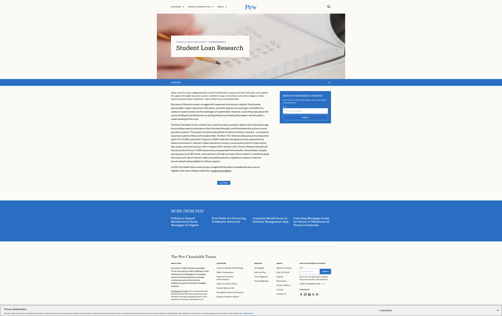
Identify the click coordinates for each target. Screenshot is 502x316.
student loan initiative (221, 170)
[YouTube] (317, 294)
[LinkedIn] (309, 294)
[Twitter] (313, 294)
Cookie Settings (386, 310)
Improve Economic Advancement (191, 42)
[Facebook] (301, 294)
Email (284, 106)
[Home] (193, 256)
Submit (305, 117)
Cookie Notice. (248, 313)
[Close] (498, 310)
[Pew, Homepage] (251, 6)
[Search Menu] (329, 7)
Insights (258, 263)
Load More (223, 183)
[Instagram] (305, 294)
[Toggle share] (329, 82)
